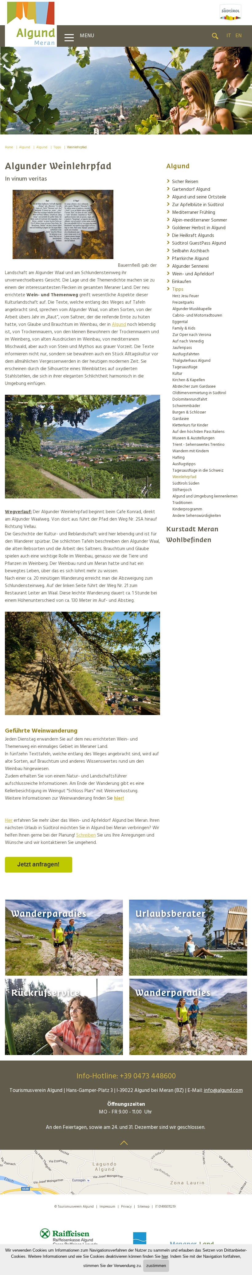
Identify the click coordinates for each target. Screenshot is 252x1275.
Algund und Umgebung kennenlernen (205, 496)
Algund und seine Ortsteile (196, 197)
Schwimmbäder (186, 406)
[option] (126, 90)
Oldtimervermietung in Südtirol (199, 393)
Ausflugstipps (183, 464)
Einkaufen (178, 281)
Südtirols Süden (185, 483)
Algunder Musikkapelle (192, 309)
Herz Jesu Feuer (185, 296)
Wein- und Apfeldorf (190, 274)
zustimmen (156, 1265)
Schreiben (86, 835)
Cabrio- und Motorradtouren (197, 315)
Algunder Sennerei (187, 266)
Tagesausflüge (185, 367)
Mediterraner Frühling (190, 212)
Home (9, 147)
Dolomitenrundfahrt (189, 399)
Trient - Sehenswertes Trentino (198, 445)
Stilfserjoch (182, 490)
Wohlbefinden (188, 540)
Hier (9, 820)
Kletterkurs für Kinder (190, 425)
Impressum (107, 1206)
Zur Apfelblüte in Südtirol (195, 204)
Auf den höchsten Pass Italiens (198, 432)
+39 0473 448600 (148, 1076)
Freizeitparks (183, 302)
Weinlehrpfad (77, 147)
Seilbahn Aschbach (187, 250)
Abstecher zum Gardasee (194, 386)
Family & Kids (183, 328)
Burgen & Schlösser (189, 412)
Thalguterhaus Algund (191, 361)
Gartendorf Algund (188, 189)
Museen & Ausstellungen (193, 438)
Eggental (180, 322)
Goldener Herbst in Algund (196, 227)
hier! (119, 798)
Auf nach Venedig (188, 341)
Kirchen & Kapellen (188, 380)
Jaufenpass (182, 348)
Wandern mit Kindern (190, 451)
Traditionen (182, 503)
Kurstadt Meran (192, 529)
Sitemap (143, 1206)
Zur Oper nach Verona (191, 335)
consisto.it (190, 1206)
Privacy (126, 1206)
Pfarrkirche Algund (187, 258)
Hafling (178, 457)
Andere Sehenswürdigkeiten (196, 516)
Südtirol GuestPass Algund (196, 243)
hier (165, 1256)
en (238, 36)
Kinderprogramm (187, 509)
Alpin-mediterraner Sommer (196, 220)
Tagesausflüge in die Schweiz (197, 470)
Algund (24, 147)
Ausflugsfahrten (185, 354)
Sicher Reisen (182, 181)
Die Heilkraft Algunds (190, 235)
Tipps (57, 147)
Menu (87, 36)
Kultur (177, 373)
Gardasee (180, 419)
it (228, 36)
